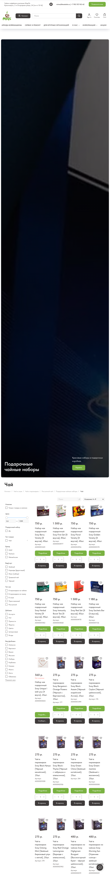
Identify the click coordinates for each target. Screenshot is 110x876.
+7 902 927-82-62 (77, 4)
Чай (81, 491)
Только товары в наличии (18, 508)
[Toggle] (27, 540)
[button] (97, 4)
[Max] (51, 4)
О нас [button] (75, 25)
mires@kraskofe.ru (63, 4)
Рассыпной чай (47, 491)
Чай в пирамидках (32, 491)
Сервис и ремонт (32, 25)
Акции (103, 25)
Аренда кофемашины (12, 25)
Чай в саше (18, 491)
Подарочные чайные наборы (66, 491)
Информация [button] (89, 25)
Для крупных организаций (56, 25)
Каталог (8, 491)
